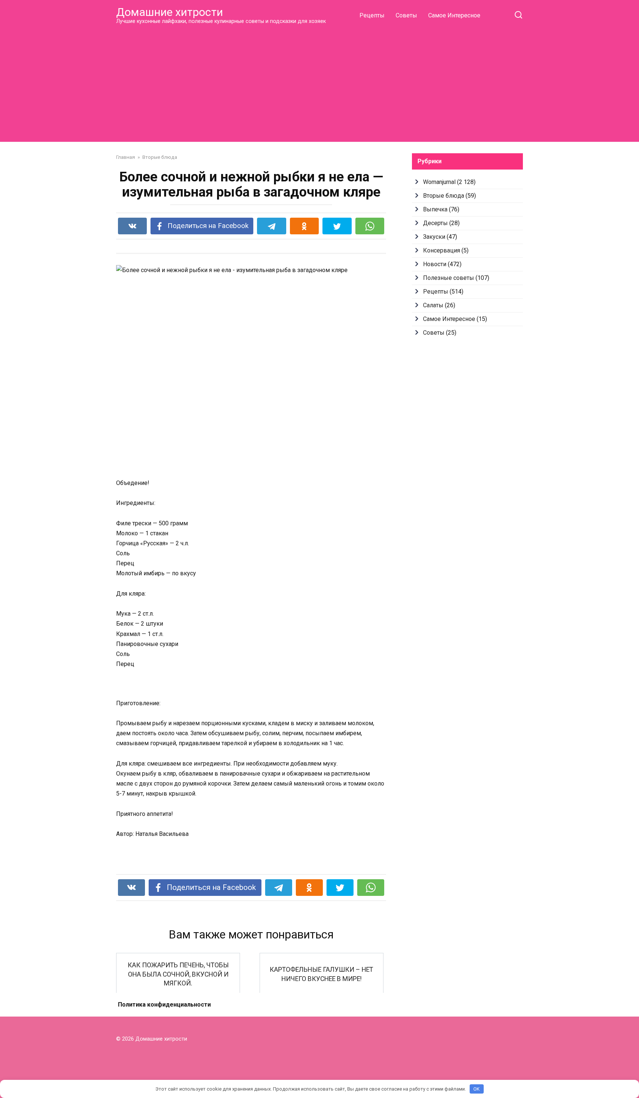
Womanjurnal (439, 181)
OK (476, 1089)
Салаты (433, 305)
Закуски (434, 236)
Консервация (441, 250)
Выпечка (435, 209)
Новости (434, 264)
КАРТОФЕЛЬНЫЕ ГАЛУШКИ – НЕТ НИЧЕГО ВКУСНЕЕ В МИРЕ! (321, 974)
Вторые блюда (443, 195)
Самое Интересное (454, 15)
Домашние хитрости (169, 12)
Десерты (435, 223)
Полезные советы (448, 277)
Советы (406, 15)
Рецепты (372, 15)
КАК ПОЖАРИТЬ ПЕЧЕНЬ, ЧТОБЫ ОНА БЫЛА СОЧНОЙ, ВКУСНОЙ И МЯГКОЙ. (178, 974)
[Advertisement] (319, 83)
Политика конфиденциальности (164, 1004)
